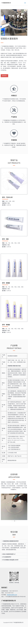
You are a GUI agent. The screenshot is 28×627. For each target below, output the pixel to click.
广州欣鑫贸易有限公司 (6, 2)
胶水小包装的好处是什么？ (9, 554)
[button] (14, 541)
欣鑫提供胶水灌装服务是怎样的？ (11, 541)
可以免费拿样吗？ (7, 557)
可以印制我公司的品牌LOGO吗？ (11, 559)
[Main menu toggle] (25, 2)
